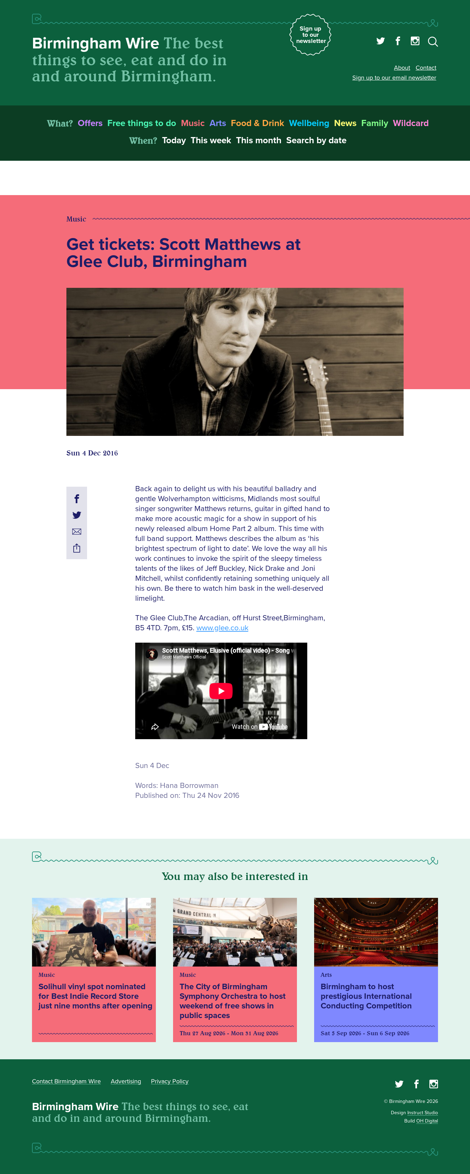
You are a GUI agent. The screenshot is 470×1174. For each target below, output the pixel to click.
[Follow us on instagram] (415, 42)
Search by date (316, 140)
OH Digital (427, 1121)
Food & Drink (257, 123)
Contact (426, 67)
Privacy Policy (170, 1081)
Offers (90, 123)
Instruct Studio (422, 1113)
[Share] (76, 549)
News (345, 123)
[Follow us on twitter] (380, 42)
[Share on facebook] (76, 499)
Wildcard (411, 123)
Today (174, 140)
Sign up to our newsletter (311, 35)
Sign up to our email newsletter (394, 77)
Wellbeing (309, 123)
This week (211, 140)
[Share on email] (76, 532)
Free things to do (141, 123)
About (402, 67)
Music (193, 123)
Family (374, 123)
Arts (218, 123)
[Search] (433, 43)
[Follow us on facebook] (398, 42)
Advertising (126, 1081)
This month (258, 140)
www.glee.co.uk (222, 628)
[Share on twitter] (76, 516)
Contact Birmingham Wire (66, 1081)
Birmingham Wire (95, 43)
